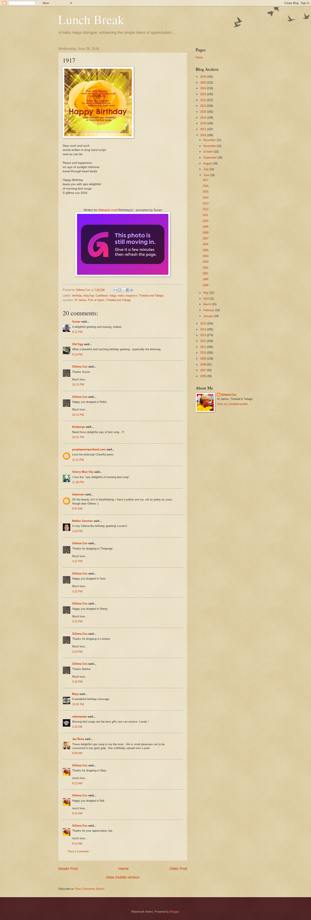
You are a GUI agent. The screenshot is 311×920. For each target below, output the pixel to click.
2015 (203, 323)
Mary (75, 694)
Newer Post (68, 869)
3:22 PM (77, 591)
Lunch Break (91, 19)
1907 (205, 238)
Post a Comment (78, 851)
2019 (203, 117)
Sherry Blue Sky (82, 471)
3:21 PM (77, 561)
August (208, 163)
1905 (205, 250)
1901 (205, 273)
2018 (203, 123)
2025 (203, 82)
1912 (205, 209)
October (208, 151)
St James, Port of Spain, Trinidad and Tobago (103, 300)
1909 (205, 226)
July (206, 169)
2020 (203, 111)
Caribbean (102, 295)
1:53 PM (77, 531)
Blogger (174, 911)
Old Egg (77, 344)
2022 (203, 100)
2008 (203, 364)
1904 (205, 256)
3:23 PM (77, 651)
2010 (203, 352)
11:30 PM (78, 482)
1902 (205, 267)
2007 (203, 370)
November (210, 146)
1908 (205, 232)
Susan (76, 321)
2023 (203, 94)
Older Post (178, 869)
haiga (113, 295)
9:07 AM (77, 508)
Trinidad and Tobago (151, 295)
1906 (205, 244)
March (207, 304)
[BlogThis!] (119, 290)
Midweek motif (108, 210)
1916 (205, 185)
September (210, 157)
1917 (205, 180)
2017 (203, 129)
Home (123, 869)
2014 (203, 329)
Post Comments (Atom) (89, 888)
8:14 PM (77, 354)
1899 (205, 285)
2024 (203, 88)
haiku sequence (127, 295)
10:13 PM (78, 384)
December (210, 140)
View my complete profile (232, 404)
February (209, 310)
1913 (205, 203)
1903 (205, 261)
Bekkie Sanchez (82, 520)
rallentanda (79, 716)
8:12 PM (77, 332)
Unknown (78, 494)
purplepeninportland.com (89, 449)
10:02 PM (78, 704)
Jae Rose (78, 739)
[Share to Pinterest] (131, 290)
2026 (203, 76)
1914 (205, 197)
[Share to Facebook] (127, 290)
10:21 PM (78, 437)
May (206, 292)
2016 (203, 135)
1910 (205, 221)
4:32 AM (77, 726)
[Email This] (115, 290)
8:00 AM (77, 753)
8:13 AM (77, 843)
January (208, 316)
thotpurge (78, 426)
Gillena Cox (79, 366)
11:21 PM (78, 459)
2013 (203, 335)
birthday (77, 295)
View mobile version (123, 877)
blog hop (89, 295)
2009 (203, 358)
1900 (205, 279)
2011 (203, 347)
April (206, 298)
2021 (203, 105)
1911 (205, 215)
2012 (203, 341)
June (206, 175)
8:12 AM (77, 783)
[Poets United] (122, 275)
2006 (203, 376)
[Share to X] (123, 290)
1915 (205, 191)
